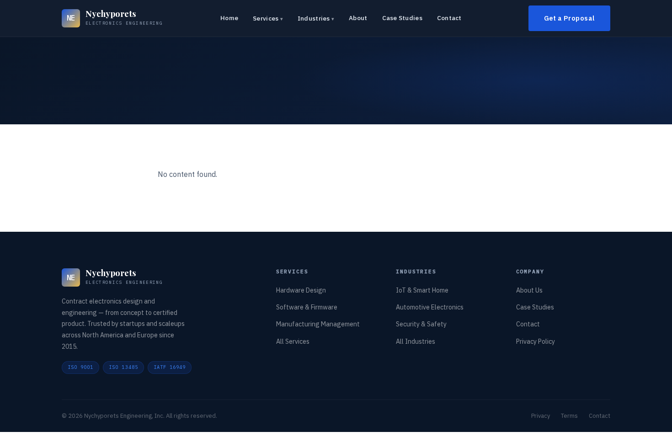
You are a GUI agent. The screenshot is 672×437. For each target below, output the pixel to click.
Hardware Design (301, 290)
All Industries (415, 341)
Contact (449, 18)
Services (265, 18)
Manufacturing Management (318, 324)
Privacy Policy (535, 341)
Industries (314, 18)
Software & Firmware (306, 307)
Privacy (540, 416)
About (358, 18)
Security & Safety (421, 324)
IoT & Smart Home (422, 290)
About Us (529, 290)
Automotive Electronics (430, 307)
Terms (569, 416)
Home (229, 18)
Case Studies (402, 18)
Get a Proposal (569, 18)
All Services (292, 341)
